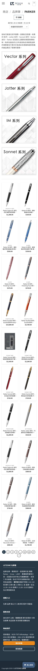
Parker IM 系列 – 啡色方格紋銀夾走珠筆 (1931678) (28, 468)
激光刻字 (6, 618)
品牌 (8, 604)
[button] (3, 3)
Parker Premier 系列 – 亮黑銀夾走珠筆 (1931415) (10, 431)
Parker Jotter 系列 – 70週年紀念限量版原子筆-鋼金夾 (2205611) (28, 431)
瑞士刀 (13, 604)
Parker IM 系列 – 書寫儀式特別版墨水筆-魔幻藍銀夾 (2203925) (10, 248)
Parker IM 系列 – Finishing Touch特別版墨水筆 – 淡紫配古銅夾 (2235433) (10, 285)
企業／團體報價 (16, 618)
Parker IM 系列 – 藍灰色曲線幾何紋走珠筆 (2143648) (28, 505)
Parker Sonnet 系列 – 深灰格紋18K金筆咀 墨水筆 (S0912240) (28, 358)
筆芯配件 (23, 604)
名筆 (5, 604)
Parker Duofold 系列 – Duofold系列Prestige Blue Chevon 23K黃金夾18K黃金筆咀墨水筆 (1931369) (10, 321)
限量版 (29, 604)
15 (25, 552)
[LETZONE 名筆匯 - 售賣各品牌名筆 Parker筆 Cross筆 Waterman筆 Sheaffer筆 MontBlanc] (16, 3)
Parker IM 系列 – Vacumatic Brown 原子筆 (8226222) (9, 542)
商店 (5, 11)
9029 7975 (16, 634)
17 (33, 552)
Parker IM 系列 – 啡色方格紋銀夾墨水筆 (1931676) (9, 505)
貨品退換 (8, 582)
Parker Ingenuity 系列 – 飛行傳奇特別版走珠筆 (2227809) (10, 468)
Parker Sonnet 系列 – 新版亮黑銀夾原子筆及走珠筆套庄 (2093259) (10, 358)
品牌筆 (16, 11)
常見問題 (19, 620)
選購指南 (26, 620)
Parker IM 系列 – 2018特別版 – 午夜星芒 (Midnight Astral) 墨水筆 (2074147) (28, 542)
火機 (18, 604)
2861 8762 (22, 637)
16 (29, 552)
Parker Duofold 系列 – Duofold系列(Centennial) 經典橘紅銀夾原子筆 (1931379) (28, 321)
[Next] (19, 555)
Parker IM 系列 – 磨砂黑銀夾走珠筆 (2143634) (28, 211)
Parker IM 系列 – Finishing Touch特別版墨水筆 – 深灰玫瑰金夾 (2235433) (28, 285)
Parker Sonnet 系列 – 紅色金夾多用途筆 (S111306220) (9, 395)
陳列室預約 (27, 618)
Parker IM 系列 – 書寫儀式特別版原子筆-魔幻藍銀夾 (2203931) (28, 248)
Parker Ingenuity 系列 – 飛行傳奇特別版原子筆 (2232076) (10, 211)
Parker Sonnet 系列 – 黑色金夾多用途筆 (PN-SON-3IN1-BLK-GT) (28, 395)
